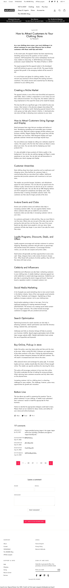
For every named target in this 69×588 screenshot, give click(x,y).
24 (45, 463)
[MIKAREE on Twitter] (40, 575)
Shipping (6, 567)
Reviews (6, 575)
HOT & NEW (22, 7)
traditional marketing (20, 304)
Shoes (33, 10)
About (5, 1)
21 (33, 463)
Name (16, 486)
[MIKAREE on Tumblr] (48, 575)
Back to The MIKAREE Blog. (35, 521)
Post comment (34, 510)
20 (28, 463)
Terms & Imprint (39, 544)
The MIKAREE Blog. (24, 14)
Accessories (40, 10)
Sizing (5, 570)
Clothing (31, 7)
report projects (21, 66)
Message (17, 495)
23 (41, 463)
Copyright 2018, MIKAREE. (35, 579)
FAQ (5, 564)
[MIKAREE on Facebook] (36, 575)
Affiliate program (40, 1)
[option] (14, 20)
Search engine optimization (37, 333)
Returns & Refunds (40, 549)
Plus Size (45, 7)
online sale (43, 362)
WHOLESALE (18, 1)
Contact (11, 1)
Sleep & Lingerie (23, 10)
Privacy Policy (39, 546)
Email (37, 486)
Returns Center (7, 572)
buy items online (34, 349)
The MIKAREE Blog (29, 1)
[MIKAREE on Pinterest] (44, 575)
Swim (38, 7)
